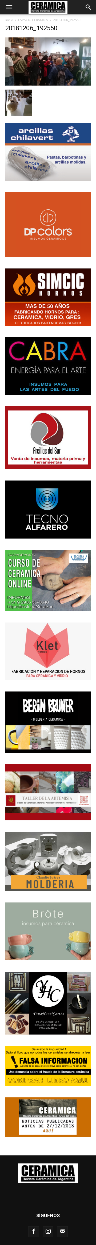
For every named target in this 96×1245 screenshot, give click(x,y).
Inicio (9, 20)
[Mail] (62, 1231)
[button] (9, 7)
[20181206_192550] (48, 84)
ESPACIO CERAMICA (33, 20)
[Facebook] (33, 1231)
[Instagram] (48, 1231)
